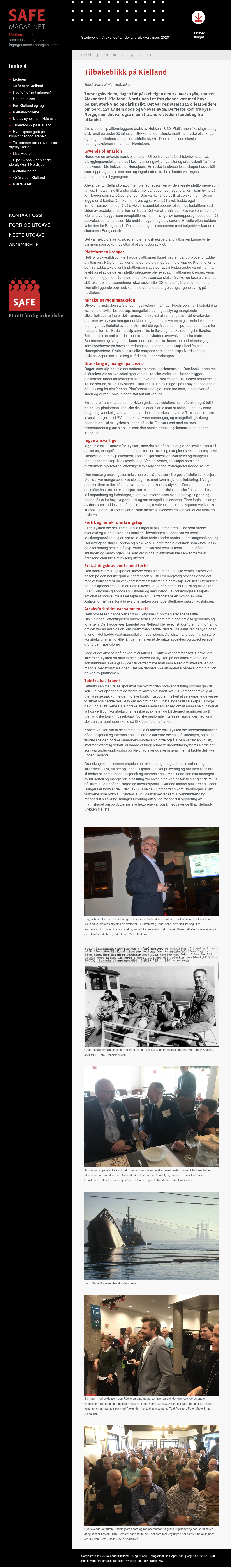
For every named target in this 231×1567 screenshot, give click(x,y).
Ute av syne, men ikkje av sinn (37, 118)
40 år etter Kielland (28, 85)
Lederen (19, 79)
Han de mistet (24, 98)
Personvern (88, 1560)
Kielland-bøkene (26, 112)
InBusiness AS (153, 1560)
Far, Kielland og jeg (28, 105)
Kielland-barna (25, 170)
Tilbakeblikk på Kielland (32, 125)
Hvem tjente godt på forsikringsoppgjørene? (27, 133)
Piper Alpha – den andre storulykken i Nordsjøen (30, 162)
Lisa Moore (22, 153)
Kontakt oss (25, 215)
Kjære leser (22, 184)
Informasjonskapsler (111, 1560)
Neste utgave (27, 234)
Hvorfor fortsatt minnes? (32, 92)
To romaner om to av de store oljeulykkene (34, 144)
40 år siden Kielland (29, 177)
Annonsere (24, 244)
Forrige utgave (30, 224)
